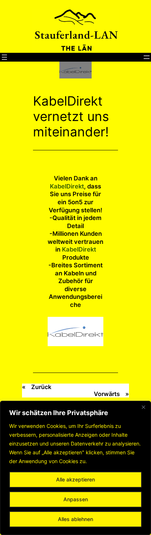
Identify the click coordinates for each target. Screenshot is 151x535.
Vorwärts (107, 393)
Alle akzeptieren (75, 479)
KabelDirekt (67, 186)
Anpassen (75, 499)
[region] (75, 468)
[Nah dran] (143, 407)
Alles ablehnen (75, 519)
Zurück (41, 387)
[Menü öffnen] (4, 57)
